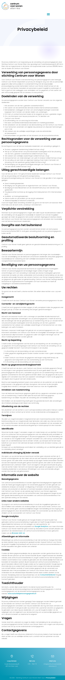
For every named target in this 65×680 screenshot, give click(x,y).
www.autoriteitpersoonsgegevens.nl (22, 593)
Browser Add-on (18, 533)
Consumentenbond (47, 575)
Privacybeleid (50, 678)
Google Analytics (42, 526)
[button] (48, 14)
